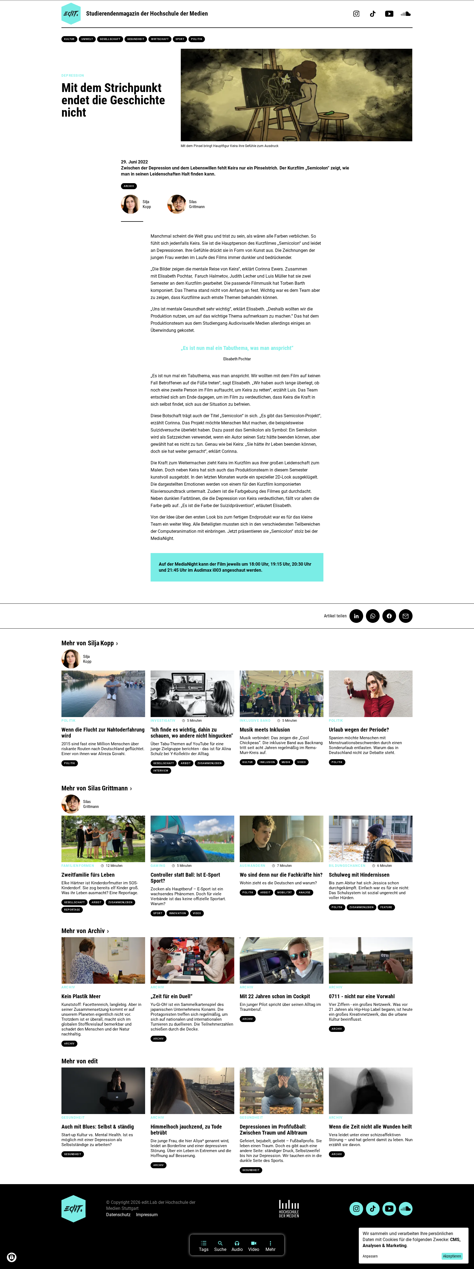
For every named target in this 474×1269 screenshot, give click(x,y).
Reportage (72, 909)
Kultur (69, 39)
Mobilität (284, 892)
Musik (286, 762)
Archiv (129, 186)
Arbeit (186, 763)
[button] (68, 694)
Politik (196, 39)
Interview (160, 770)
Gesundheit (135, 39)
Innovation (177, 913)
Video (301, 762)
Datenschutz (118, 1214)
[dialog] (414, 1246)
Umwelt (87, 39)
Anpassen (370, 1256)
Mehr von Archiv (83, 931)
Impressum (147, 1214)
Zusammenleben (210, 763)
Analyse (305, 892)
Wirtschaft (160, 39)
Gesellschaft (110, 39)
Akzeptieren (452, 1256)
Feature (386, 907)
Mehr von (87, 643)
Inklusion (267, 762)
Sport (180, 39)
